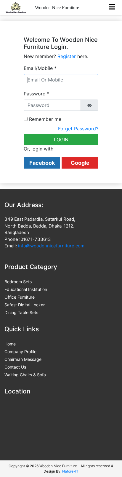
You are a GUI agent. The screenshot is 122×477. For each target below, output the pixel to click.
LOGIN (61, 140)
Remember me (44, 119)
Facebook (42, 163)
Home (10, 343)
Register (66, 56)
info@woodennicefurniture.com (51, 246)
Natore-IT (70, 471)
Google (80, 163)
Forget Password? (78, 129)
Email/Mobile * (40, 68)
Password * (36, 94)
